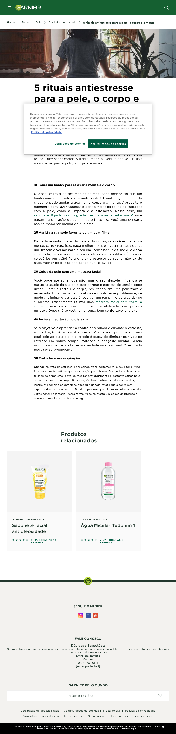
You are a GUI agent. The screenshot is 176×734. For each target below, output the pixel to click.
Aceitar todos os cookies (108, 143)
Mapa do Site (111, 710)
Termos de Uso (73, 716)
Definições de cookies (70, 143)
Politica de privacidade (46, 132)
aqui (133, 728)
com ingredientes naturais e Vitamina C (99, 215)
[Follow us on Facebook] (88, 615)
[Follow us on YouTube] (95, 615)
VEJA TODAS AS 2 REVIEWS (111, 541)
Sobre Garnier (97, 716)
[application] (88, 695)
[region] (88, 129)
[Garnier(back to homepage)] (26, 8)
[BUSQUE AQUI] (166, 7)
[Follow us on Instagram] (80, 615)
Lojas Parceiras (144, 716)
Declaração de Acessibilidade (39, 710)
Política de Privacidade (140, 710)
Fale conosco (120, 716)
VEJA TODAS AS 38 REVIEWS (43, 541)
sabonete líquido (49, 215)
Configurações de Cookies (81, 710)
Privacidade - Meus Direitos (40, 716)
